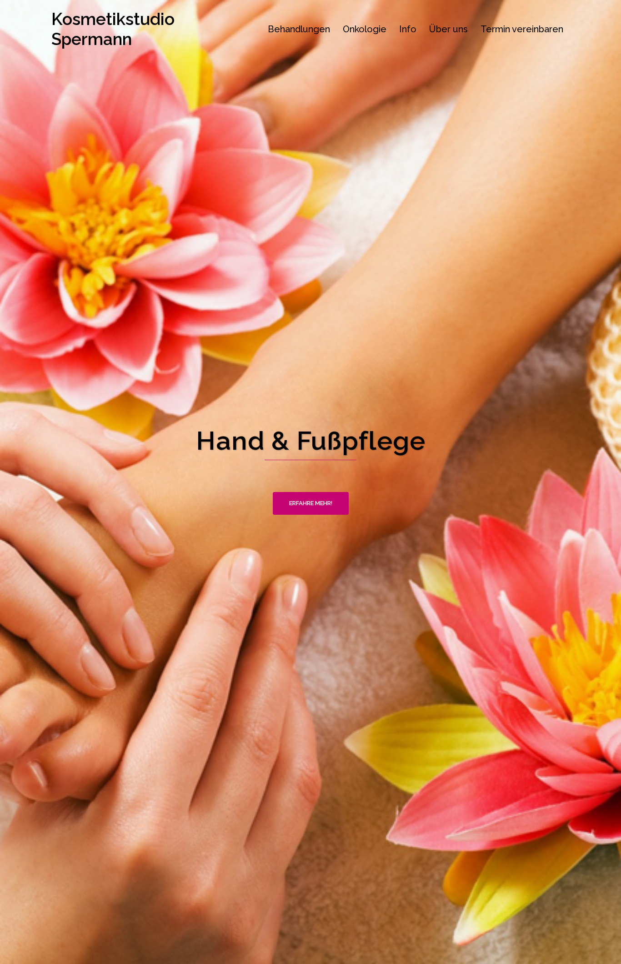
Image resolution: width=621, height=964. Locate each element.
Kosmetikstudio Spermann (113, 29)
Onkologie (364, 29)
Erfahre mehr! (310, 503)
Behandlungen (299, 29)
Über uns (448, 29)
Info (407, 29)
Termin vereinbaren (522, 29)
